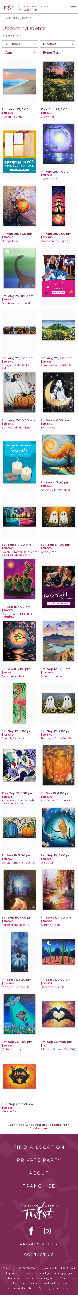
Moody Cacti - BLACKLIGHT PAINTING (19, 616)
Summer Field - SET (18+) (56, 365)
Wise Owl (47, 862)
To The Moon (49, 427)
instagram (47, 1231)
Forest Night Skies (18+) (16, 924)
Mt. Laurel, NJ (11, 17)
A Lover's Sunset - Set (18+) (58, 1049)
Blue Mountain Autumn (55, 676)
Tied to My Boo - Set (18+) (57, 738)
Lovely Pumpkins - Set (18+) (19, 862)
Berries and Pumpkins (16, 427)
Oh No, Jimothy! (12, 1049)
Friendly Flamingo (13, 738)
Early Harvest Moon (14, 676)
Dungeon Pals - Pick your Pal (18, 367)
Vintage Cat (9, 1111)
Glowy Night (48, 116)
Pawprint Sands (12, 116)
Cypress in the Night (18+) (57, 241)
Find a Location (39, 1147)
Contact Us (39, 1255)
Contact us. (39, 1128)
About (39, 1173)
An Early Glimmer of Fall (56, 489)
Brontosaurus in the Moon (18, 303)
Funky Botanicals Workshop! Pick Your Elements (20, 802)
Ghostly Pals (48, 551)
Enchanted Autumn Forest (58, 800)
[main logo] (8, 5)
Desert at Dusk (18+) (53, 986)
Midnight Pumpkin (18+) (16, 986)
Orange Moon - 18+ (14, 241)
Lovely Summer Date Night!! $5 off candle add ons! (20, 553)
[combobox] (20, 44)
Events (46, 6)
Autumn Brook (50, 924)
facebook (31, 1231)
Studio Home (27, 6)
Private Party (39, 1160)
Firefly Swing (49, 178)
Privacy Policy (39, 1244)
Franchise (39, 1186)
